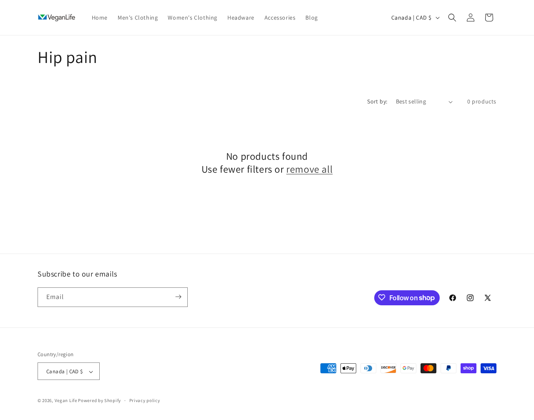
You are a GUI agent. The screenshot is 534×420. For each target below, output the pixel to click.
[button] (452, 17)
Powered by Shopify (99, 401)
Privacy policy (144, 400)
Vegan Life (66, 401)
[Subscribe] (178, 297)
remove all (309, 169)
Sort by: (377, 101)
